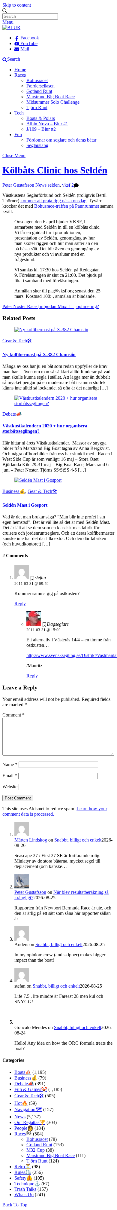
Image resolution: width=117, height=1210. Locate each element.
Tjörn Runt (36, 107)
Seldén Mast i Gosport (24, 505)
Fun (18, 134)
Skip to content (16, 5)
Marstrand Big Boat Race (50, 96)
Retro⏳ (22, 1166)
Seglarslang (37, 145)
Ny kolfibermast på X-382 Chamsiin (39, 354)
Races (20, 75)
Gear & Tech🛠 (17, 340)
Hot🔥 (21, 1103)
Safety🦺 (23, 1178)
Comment (13, 714)
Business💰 (13, 491)
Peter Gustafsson (18, 185)
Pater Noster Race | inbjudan (29, 306)
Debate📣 (12, 414)
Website (9, 786)
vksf (66, 185)
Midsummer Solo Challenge (53, 102)
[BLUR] (11, 27)
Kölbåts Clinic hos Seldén (54, 170)
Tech (19, 112)
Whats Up (24, 1194)
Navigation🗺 (28, 1109)
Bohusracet (37, 80)
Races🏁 (23, 1133)
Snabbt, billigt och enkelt (77, 839)
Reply (20, 603)
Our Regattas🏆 (29, 1122)
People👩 (23, 1128)
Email (9, 775)
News (40, 185)
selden (54, 185)
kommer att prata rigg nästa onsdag (53, 200)
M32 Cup (35, 1150)
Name (9, 764)
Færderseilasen (40, 85)
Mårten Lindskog (30, 839)
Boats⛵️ (22, 1072)
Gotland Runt (39, 91)
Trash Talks (25, 1189)
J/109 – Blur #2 (41, 129)
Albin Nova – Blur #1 (47, 123)
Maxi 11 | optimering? (77, 306)
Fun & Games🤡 (30, 1089)
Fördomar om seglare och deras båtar (61, 139)
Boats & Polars (40, 118)
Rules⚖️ (22, 1172)
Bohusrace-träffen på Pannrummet (66, 206)
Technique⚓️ (27, 1183)
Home (20, 69)
